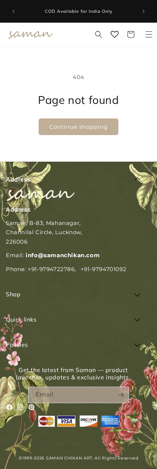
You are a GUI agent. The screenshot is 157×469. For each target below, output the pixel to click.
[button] (149, 34)
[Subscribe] (121, 395)
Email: (53, 255)
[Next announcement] (143, 11)
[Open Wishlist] (115, 34)
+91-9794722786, (52, 269)
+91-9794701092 (103, 269)
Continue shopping (78, 126)
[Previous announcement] (13, 11)
